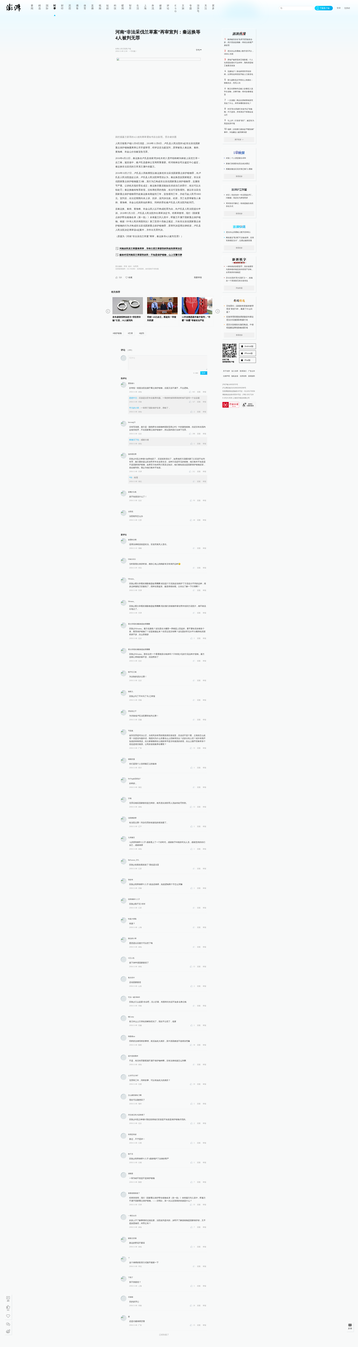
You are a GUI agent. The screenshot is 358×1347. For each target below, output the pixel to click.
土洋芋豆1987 (133, 1076)
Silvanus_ (131, 579)
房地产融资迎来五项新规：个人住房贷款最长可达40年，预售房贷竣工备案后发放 (238, 63)
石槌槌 (130, 1297)
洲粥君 (130, 1174)
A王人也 (131, 958)
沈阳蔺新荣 (132, 818)
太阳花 (130, 512)
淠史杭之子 (132, 711)
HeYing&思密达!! (134, 779)
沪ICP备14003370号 (230, 384)
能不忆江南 (132, 672)
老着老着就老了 (134, 1193)
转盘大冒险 (132, 919)
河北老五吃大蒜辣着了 (136, 1115)
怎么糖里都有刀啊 (135, 1095)
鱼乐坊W (131, 978)
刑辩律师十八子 (134, 899)
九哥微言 (131, 838)
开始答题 (239, 288)
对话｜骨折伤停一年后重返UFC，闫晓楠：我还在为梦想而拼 (239, 196)
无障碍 (347, 8)
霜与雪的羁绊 (133, 1056)
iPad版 (247, 360)
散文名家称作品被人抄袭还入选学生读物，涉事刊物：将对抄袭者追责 (238, 92)
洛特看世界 (132, 454)
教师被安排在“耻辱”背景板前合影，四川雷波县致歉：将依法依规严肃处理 (238, 42)
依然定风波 (132, 1134)
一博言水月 (132, 1216)
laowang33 (131, 422)
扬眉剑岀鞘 (132, 540)
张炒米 (130, 880)
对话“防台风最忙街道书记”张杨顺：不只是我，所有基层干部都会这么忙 (238, 112)
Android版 (249, 346)
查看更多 (239, 176)
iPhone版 (249, 353)
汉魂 (129, 798)
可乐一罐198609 (134, 997)
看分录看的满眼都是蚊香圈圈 (139, 624)
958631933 (132, 559)
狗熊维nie (131, 1036)
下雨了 (130, 1277)
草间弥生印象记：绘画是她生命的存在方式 (239, 204)
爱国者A (131, 383)
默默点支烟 (132, 1238)
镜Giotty (131, 1017)
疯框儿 (130, 692)
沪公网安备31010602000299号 (234, 388)
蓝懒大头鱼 (132, 492)
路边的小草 (132, 938)
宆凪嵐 (130, 731)
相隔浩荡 (131, 759)
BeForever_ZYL (133, 860)
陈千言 (130, 1154)
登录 (339, 8)
